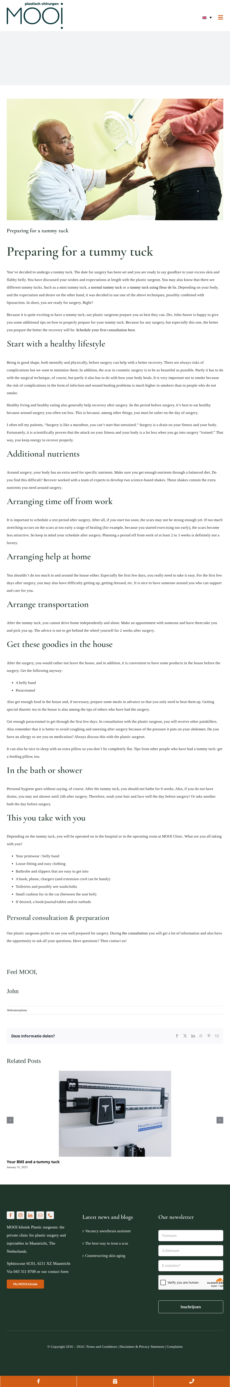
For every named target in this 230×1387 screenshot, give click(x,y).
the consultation (135, 933)
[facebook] (10, 1215)
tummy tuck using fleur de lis (153, 287)
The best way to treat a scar (106, 1243)
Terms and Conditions (101, 1346)
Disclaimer (127, 1346)
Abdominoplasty (17, 1010)
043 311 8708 (24, 1271)
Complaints (175, 1346)
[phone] (50, 1215)
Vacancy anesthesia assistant (108, 1231)
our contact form (55, 1271)
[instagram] (20, 1215)
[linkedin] (30, 1215)
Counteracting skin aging (105, 1256)
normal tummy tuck (106, 287)
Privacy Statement (151, 1346)
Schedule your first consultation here (105, 330)
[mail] (40, 1215)
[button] (207, 17)
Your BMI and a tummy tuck (33, 1161)
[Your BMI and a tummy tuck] (115, 1114)
